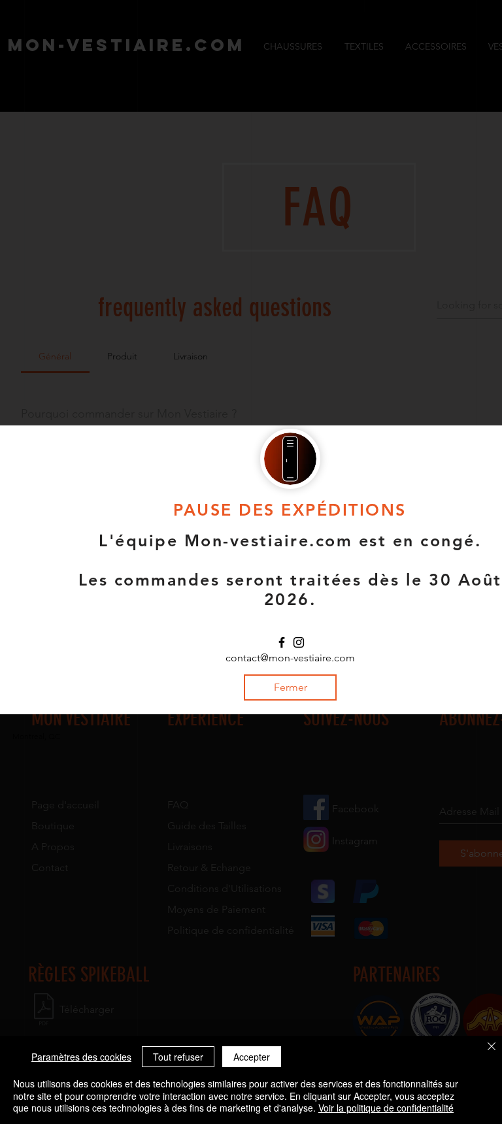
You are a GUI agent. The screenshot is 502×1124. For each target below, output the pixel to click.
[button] (290, 687)
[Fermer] (491, 1047)
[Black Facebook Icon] (282, 642)
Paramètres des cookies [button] (81, 1056)
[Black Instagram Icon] (299, 642)
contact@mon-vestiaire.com (290, 658)
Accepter (251, 1056)
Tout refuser (178, 1056)
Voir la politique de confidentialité (386, 1107)
